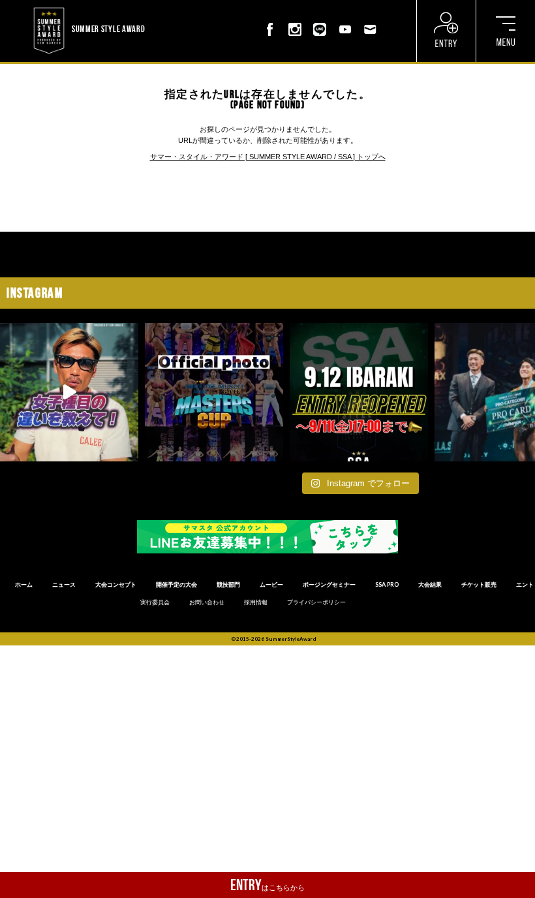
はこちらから (267, 884)
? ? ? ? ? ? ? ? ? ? (173, 6)
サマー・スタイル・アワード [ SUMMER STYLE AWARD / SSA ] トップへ (268, 157)
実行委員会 (155, 602)
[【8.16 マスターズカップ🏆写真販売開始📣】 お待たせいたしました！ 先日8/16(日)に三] (214, 392)
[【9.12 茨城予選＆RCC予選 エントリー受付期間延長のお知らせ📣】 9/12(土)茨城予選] (359, 392)
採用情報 (256, 602)
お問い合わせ (206, 602)
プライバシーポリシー (316, 602)
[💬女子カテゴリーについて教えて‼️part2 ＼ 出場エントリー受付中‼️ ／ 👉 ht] (69, 392)
